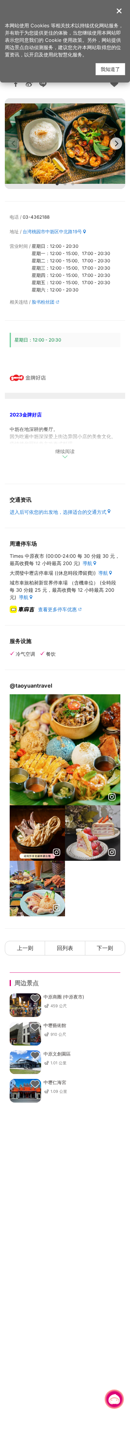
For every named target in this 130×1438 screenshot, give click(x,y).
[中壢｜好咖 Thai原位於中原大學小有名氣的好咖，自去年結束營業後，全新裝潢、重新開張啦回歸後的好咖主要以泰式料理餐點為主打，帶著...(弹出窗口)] (37, 888)
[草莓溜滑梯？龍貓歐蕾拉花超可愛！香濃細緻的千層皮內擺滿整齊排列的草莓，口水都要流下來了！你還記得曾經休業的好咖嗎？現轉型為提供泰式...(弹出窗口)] (92, 833)
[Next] (116, 143)
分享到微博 (29, 84)
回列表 (65, 948)
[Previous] (14, 143)
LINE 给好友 (43, 84)
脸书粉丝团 (43, 302)
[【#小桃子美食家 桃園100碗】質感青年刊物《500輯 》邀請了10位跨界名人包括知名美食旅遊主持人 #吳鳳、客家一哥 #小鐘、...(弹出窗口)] (37, 833)
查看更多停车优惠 (57, 609)
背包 (35, 999)
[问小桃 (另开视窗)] (114, 1399)
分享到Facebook (16, 84)
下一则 (105, 948)
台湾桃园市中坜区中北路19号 (52, 231)
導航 (87, 563)
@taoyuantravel (31, 685)
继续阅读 (65, 452)
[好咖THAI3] (65, 143)
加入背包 (114, 84)
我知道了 (110, 69)
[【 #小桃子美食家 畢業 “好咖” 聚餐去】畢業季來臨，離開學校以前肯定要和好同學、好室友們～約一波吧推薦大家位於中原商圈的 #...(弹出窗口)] (65, 749)
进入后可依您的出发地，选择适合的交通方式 (58, 512)
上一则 (25, 948)
